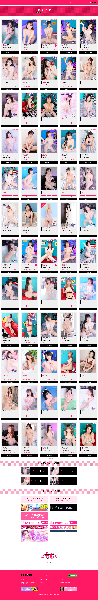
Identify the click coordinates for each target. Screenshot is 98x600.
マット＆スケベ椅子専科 (69, 2)
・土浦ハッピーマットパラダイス (44, 582)
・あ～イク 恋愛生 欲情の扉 (68, 582)
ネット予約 (63, 531)
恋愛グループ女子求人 (43, 575)
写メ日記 (35, 499)
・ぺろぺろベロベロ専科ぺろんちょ (25, 582)
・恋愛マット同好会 (62, 582)
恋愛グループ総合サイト (37, 575)
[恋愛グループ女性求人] (29, 589)
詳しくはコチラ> (43, 471)
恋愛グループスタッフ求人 (49, 575)
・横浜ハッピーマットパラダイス (24, 583)
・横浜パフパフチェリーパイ (32, 582)
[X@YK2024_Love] (63, 507)
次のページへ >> (52, 17)
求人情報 (63, 499)
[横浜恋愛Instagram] (34, 516)
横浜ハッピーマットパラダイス (81, 2)
